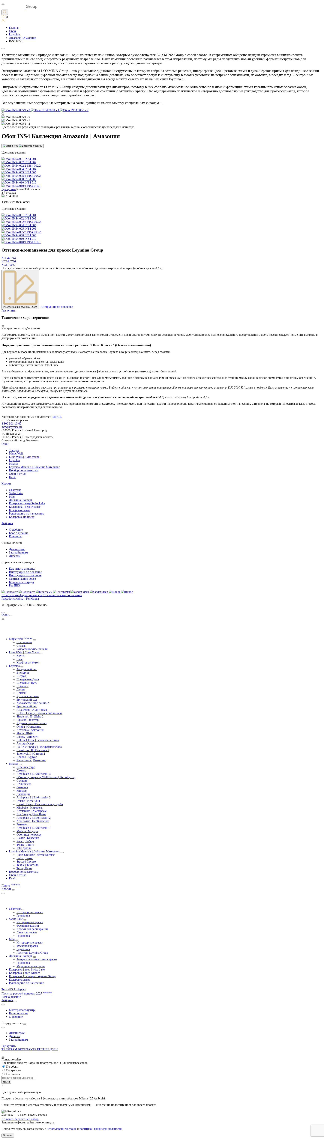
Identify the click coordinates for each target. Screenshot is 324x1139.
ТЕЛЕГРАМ (10, 1049)
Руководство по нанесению (26, 513)
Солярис (21, 780)
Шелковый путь (26, 682)
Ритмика (22, 824)
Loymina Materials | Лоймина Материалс (34, 467)
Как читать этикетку (22, 568)
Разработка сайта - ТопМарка (20, 598)
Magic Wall (16, 453)
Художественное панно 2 (32, 703)
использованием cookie (61, 1128)
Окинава (22, 787)
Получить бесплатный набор (20, 1119)
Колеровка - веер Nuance (24, 506)
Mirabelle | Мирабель (29, 807)
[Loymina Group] (20, 7)
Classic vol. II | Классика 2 (32, 750)
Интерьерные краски (29, 912)
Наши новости (18, 1013)
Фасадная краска (27, 945)
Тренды (14, 450)
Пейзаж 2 (22, 686)
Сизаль (21, 645)
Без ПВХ (14, 585)
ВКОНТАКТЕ (27, 1049)
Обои (5, 443)
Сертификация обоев (22, 578)
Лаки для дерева (26, 932)
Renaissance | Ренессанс (31, 760)
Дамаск (21, 770)
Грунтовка (23, 915)
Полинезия (23, 784)
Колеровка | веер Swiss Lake (27, 969)
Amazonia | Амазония (30, 730)
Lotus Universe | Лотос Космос (35, 854)
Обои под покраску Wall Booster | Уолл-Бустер (45, 777)
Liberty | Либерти (27, 736)
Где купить (9, 1046)
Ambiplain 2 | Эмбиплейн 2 (33, 817)
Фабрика (7, 523)
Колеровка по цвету (21, 516)
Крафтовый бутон (27, 662)
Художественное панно (31, 723)
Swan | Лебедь (25, 841)
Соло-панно (24, 642)
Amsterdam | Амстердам (31, 811)
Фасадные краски (27, 925)
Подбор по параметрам (23, 470)
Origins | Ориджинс (28, 726)
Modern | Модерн (27, 831)
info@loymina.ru (12, 426)
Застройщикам (18, 552)
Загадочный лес (26, 669)
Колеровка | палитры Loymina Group (32, 976)
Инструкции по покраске (25, 575)
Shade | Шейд (24, 733)
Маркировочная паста (30, 966)
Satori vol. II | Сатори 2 (30, 753)
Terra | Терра (24, 868)
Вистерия (22, 672)
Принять (7, 1135)
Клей (12, 477)
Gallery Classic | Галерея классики (37, 740)
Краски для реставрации (32, 929)
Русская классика (27, 696)
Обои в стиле (17, 473)
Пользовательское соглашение (62, 595)
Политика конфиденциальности (22, 595)
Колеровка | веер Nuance (24, 972)
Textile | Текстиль (27, 864)
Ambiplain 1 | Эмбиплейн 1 (33, 827)
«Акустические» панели (32, 649)
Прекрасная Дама (27, 679)
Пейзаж (21, 692)
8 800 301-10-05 (11, 423)
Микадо (21, 790)
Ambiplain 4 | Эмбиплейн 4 (33, 773)
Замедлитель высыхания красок (36, 959)
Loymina (14, 460)
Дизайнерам (17, 549)
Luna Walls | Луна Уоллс (24, 456)
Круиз (20, 655)
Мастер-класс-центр (22, 1010)
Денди (20, 689)
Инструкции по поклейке (25, 572)
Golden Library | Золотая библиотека (39, 713)
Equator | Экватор (27, 719)
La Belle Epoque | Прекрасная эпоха (39, 746)
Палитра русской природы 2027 (27, 993)
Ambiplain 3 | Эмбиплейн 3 (33, 797)
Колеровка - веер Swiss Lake (27, 503)
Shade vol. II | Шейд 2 (30, 716)
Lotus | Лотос (24, 858)
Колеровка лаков (19, 510)
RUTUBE (43, 1049)
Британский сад (26, 699)
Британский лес (26, 706)
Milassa (13, 463)
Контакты (15, 536)
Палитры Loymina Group (32, 952)
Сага (19, 659)
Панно (11, 885)
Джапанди (23, 794)
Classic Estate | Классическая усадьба (39, 804)
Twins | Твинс (25, 844)
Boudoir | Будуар (26, 757)
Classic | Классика (27, 837)
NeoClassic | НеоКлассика (32, 821)
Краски (6, 483)
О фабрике (16, 529)
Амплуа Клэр (25, 743)
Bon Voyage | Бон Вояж (31, 814)
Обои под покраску (28, 834)
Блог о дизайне (18, 533)
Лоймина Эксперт (20, 500)
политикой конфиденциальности (101, 1128)
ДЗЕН (54, 1049)
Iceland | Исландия (28, 800)
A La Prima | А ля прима (31, 709)
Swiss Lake (16, 493)
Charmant (15, 489)
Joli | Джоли (24, 848)
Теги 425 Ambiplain (14, 989)
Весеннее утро (25, 767)
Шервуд (21, 676)
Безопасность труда (21, 582)
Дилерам (14, 555)
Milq (12, 496)
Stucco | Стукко (26, 861)
